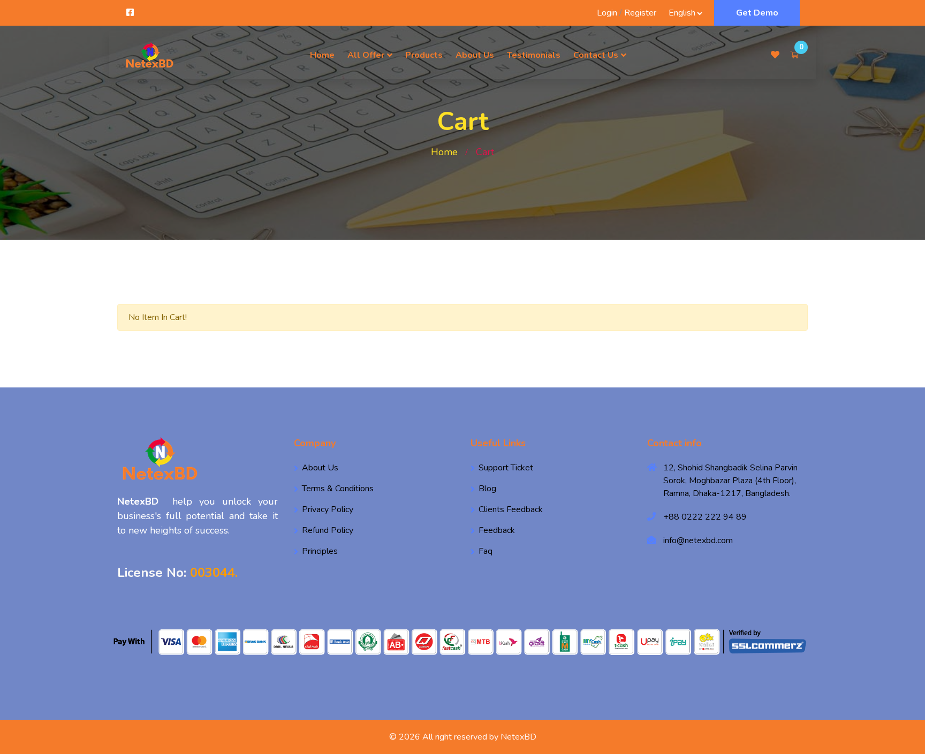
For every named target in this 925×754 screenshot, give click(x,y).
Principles (320, 551)
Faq (485, 551)
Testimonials (533, 55)
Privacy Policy (327, 509)
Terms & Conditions (338, 488)
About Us (475, 55)
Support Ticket (506, 468)
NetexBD (518, 737)
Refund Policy (327, 530)
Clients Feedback (511, 509)
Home (322, 55)
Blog (487, 488)
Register (640, 13)
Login (607, 13)
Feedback (497, 530)
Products (424, 55)
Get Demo (757, 13)
